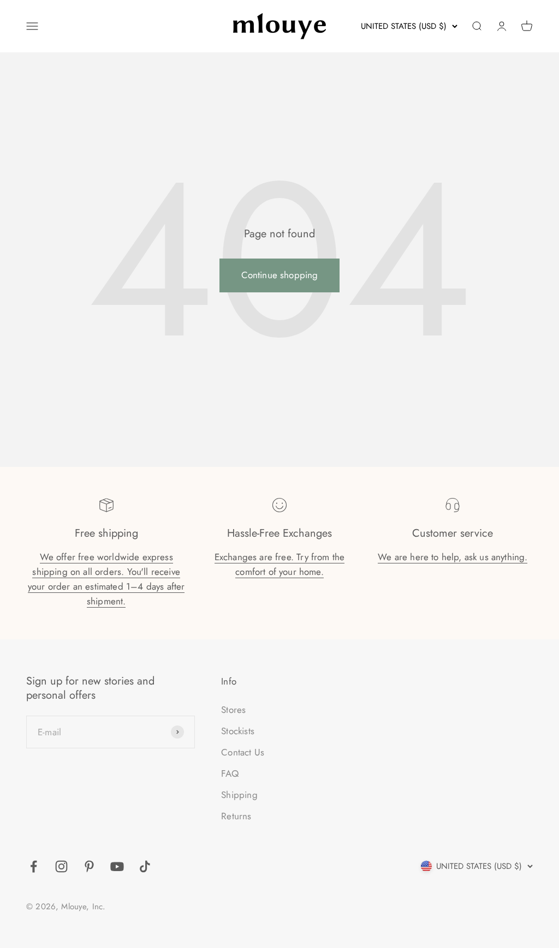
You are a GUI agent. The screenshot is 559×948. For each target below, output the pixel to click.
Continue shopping (279, 274)
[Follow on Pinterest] (89, 866)
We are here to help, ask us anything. (452, 556)
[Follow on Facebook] (33, 866)
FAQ (230, 773)
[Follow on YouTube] (117, 866)
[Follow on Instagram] (61, 866)
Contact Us (242, 752)
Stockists (237, 730)
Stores (233, 709)
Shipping (239, 794)
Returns (236, 816)
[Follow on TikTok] (145, 866)
